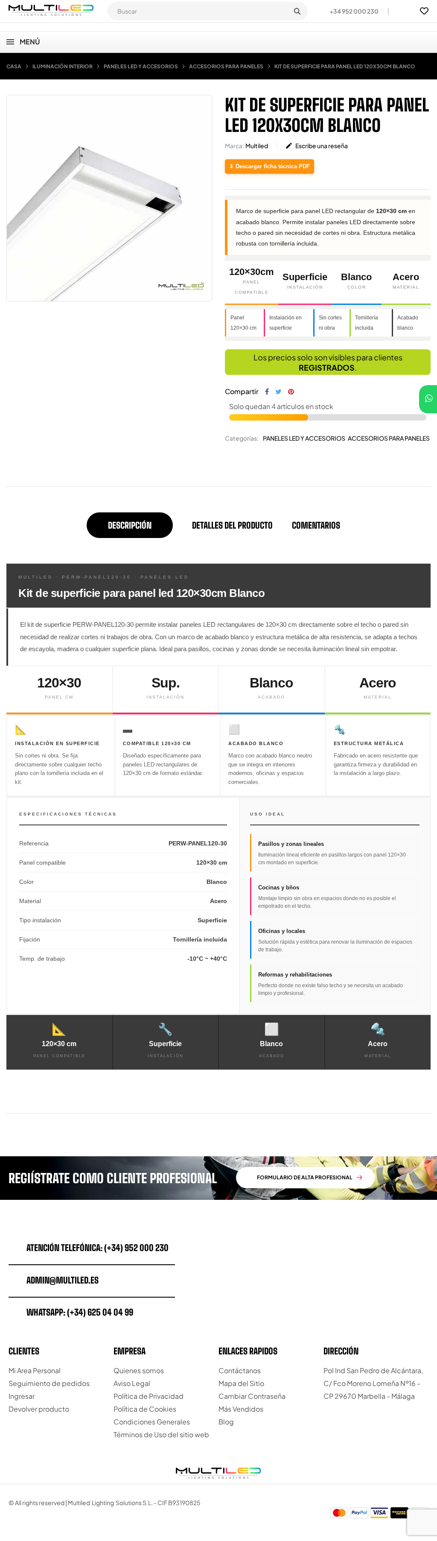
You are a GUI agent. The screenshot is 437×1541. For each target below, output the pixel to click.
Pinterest (291, 391)
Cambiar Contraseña (252, 1396)
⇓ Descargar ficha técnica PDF (269, 166)
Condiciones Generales (152, 1421)
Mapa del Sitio (241, 1383)
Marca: (234, 145)
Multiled (256, 145)
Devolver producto (39, 1408)
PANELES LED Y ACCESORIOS (304, 438)
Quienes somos (139, 1370)
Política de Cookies (145, 1408)
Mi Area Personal (35, 1370)
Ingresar (22, 1396)
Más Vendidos (240, 1408)
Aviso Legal (132, 1383)
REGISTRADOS (327, 367)
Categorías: (242, 438)
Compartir (267, 391)
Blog (226, 1421)
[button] (351, 11)
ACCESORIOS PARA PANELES (389, 438)
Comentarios (316, 525)
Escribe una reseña (316, 145)
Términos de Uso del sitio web (161, 1434)
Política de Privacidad (149, 1396)
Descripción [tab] (129, 525)
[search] (297, 11)
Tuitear (278, 391)
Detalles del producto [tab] (232, 525)
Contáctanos (239, 1370)
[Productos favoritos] (424, 11)
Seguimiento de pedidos (49, 1383)
